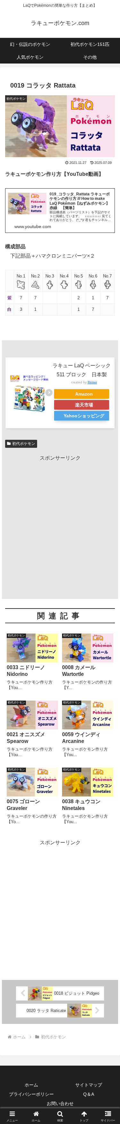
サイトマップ (88, 1084)
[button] (107, 894)
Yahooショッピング (84, 415)
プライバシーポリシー (31, 1094)
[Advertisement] (60, 523)
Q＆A (88, 1094)
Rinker (92, 382)
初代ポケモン (23, 443)
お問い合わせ (60, 1103)
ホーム (31, 1084)
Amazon (84, 393)
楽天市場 (84, 404)
